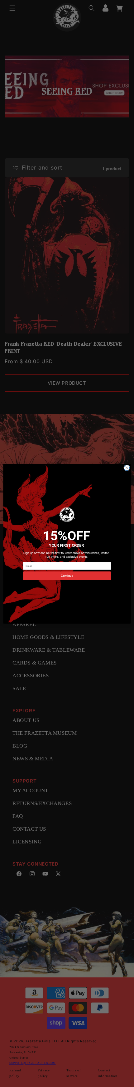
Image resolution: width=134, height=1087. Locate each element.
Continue (67, 575)
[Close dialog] (127, 468)
